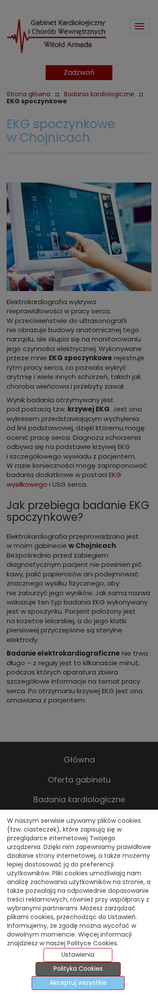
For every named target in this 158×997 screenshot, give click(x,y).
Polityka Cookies (78, 969)
